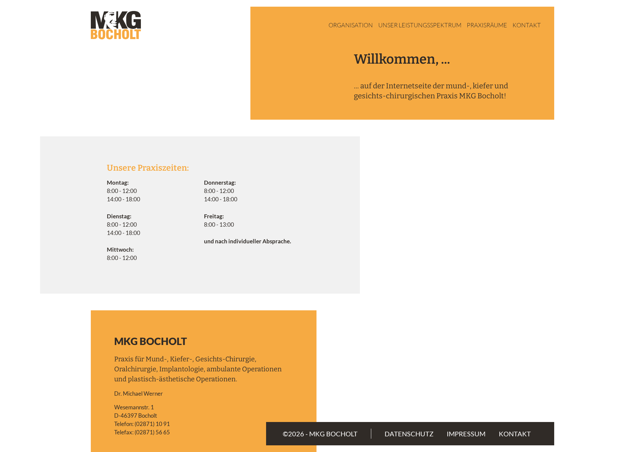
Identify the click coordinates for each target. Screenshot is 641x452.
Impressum (466, 434)
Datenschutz (409, 434)
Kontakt (526, 25)
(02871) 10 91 (152, 423)
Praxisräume (487, 25)
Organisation (351, 25)
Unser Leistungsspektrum (419, 25)
